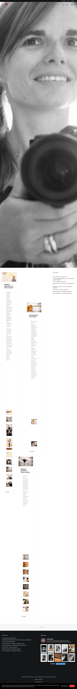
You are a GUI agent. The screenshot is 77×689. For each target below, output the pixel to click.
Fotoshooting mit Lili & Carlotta (33, 461)
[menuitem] (64, 1)
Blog (63, 4)
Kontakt (67, 4)
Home (49, 4)
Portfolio (53, 4)
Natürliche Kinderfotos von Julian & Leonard (8, 431)
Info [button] (58, 4)
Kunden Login (72, 4)
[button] (9, 422)
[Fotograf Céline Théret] (4, 5)
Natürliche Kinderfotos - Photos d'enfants (25, 616)
